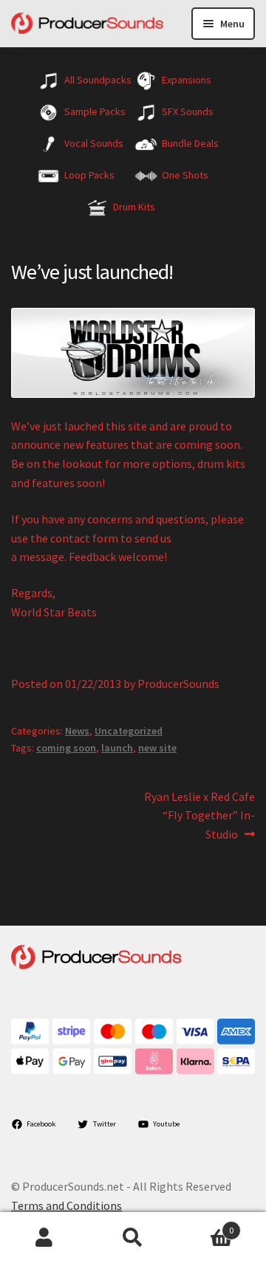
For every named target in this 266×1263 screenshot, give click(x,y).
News (77, 730)
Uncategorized (129, 730)
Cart (205, 1225)
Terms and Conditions (66, 1205)
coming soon (66, 747)
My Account (44, 1238)
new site (157, 747)
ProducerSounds (178, 683)
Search (133, 1238)
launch (117, 747)
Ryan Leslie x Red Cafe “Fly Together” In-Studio (199, 815)
